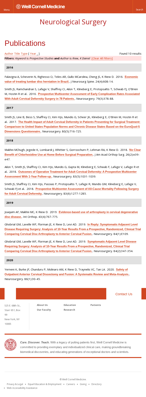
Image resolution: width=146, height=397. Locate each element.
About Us (42, 305)
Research (69, 309)
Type (24, 53)
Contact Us (123, 294)
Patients (95, 305)
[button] (139, 6)
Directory (96, 384)
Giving (83, 384)
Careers (70, 384)
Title (17, 53)
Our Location (10, 293)
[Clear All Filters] (102, 58)
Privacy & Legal (15, 384)
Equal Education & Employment (44, 384)
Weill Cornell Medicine (73, 365)
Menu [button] (7, 9)
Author (9, 53)
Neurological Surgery (73, 21)
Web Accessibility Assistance (22, 388)
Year (33, 53)
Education (70, 305)
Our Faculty (44, 309)
